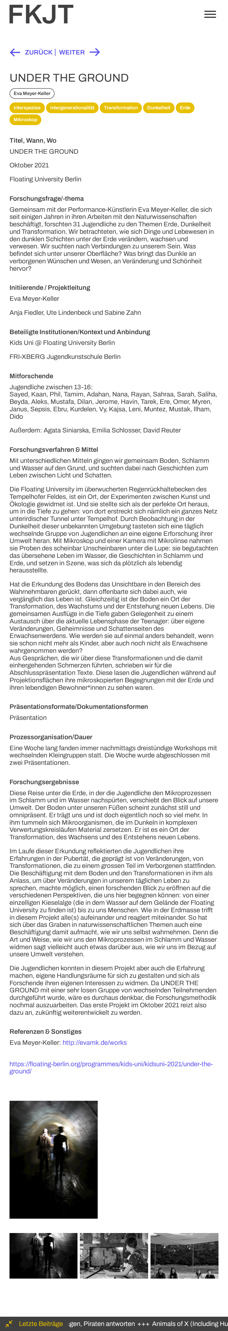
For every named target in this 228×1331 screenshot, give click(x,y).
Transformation (121, 107)
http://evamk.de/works (95, 1042)
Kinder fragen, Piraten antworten (80, 1323)
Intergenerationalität (72, 107)
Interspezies (27, 107)
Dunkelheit (158, 107)
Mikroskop (25, 119)
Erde (185, 107)
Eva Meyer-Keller (32, 93)
